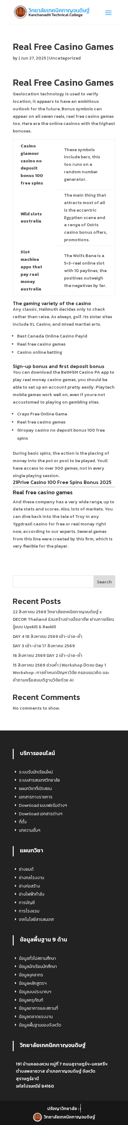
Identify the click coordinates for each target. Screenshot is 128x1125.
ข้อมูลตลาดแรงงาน (36, 1016)
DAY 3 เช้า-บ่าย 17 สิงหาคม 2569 (44, 646)
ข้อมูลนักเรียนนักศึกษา (38, 966)
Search (104, 582)
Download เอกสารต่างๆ (40, 814)
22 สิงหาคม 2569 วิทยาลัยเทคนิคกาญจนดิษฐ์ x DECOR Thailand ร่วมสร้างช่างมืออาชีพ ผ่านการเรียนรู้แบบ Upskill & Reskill (63, 619)
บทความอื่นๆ (29, 830)
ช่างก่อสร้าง (29, 886)
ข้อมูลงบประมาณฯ (35, 992)
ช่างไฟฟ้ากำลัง (31, 894)
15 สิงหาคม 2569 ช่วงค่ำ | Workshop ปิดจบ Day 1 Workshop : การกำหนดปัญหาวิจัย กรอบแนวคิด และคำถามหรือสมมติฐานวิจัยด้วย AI (61, 672)
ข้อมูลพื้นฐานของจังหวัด (40, 1025)
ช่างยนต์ (26, 869)
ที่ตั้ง (23, 822)
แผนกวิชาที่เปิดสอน (35, 788)
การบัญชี (27, 902)
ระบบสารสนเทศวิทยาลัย (39, 780)
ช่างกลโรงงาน (31, 877)
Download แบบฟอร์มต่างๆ (43, 805)
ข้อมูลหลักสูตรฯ (33, 983)
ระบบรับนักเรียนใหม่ (36, 772)
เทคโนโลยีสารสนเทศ (36, 919)
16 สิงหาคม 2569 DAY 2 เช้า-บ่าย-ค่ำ (47, 655)
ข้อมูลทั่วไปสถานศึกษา (37, 958)
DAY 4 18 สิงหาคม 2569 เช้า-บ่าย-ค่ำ (47, 636)
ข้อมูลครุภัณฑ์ (31, 1000)
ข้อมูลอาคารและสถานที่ (38, 1008)
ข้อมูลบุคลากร (31, 975)
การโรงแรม (29, 911)
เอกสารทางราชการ (36, 797)
